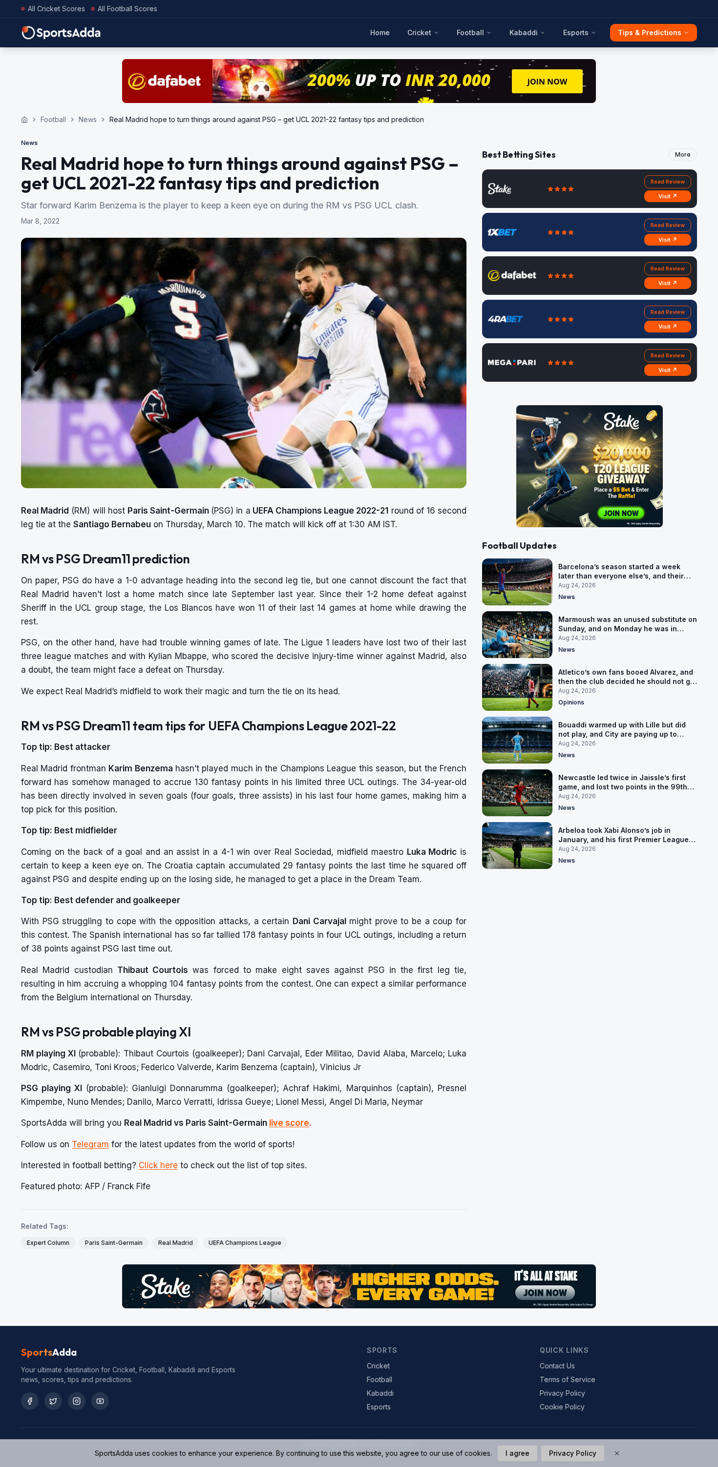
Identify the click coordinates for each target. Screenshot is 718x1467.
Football (470, 32)
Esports (576, 32)
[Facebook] (30, 1401)
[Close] (617, 1453)
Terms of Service (567, 1379)
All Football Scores (127, 8)
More (683, 154)
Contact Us (557, 1366)
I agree (517, 1453)
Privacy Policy (562, 1393)
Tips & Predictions (649, 32)
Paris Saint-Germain (114, 1242)
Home (380, 32)
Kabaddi (523, 32)
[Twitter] (53, 1401)
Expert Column (48, 1242)
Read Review (668, 181)
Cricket (419, 32)
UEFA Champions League (245, 1242)
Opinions (571, 702)
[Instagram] (76, 1401)
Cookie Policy (562, 1407)
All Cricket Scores (56, 8)
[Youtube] (100, 1401)
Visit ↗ (667, 196)
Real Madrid (175, 1242)
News (88, 119)
